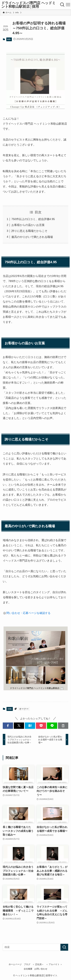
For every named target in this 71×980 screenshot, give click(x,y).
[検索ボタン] (62, 4)
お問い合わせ (40, 969)
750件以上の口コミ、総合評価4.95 (33, 219)
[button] (8, 725)
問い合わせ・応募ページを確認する (28, 613)
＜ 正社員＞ (38, 964)
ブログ (27, 964)
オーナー (24, 709)
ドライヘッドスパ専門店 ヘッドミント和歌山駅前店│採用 (28, 4)
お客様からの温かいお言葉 (28, 225)
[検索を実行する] (64, 947)
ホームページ (15, 964)
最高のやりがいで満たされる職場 (32, 236)
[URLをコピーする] (63, 725)
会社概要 (28, 969)
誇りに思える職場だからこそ (29, 230)
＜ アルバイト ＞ (54, 964)
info (9, 39)
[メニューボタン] (68, 4)
